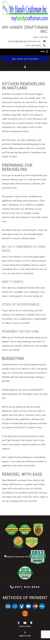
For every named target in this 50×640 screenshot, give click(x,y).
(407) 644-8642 (26, 587)
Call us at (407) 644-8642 (25, 59)
